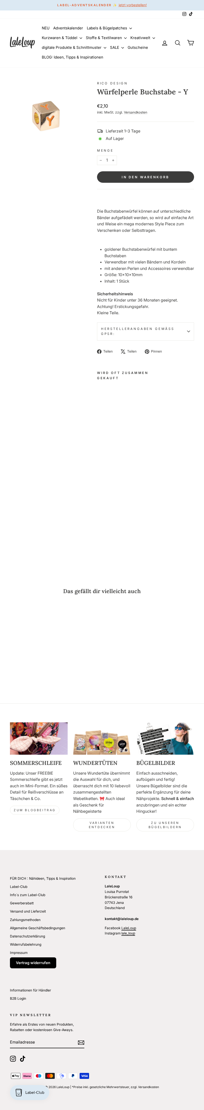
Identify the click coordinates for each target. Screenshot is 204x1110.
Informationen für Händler (30, 990)
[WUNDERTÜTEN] (102, 738)
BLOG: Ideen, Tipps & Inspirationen (72, 57)
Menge (105, 150)
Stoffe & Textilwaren (104, 37)
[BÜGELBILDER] (165, 738)
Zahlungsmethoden (25, 920)
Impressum (19, 953)
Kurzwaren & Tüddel (60, 37)
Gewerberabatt (22, 903)
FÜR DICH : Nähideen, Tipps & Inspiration (43, 878)
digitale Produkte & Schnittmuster (72, 47)
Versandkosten (135, 112)
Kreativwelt (140, 37)
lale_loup (128, 933)
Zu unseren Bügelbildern (165, 825)
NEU (46, 28)
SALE (115, 47)
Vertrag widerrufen (33, 962)
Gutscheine (138, 47)
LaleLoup (128, 928)
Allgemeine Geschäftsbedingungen (37, 928)
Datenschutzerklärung (27, 936)
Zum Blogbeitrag (35, 810)
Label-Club (18, 887)
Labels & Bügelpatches (107, 28)
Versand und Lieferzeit (28, 911)
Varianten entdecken (102, 825)
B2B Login (18, 998)
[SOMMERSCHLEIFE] (39, 738)
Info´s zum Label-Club (27, 895)
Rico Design (112, 83)
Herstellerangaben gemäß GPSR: (137, 331)
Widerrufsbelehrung (25, 944)
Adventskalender (68, 28)
